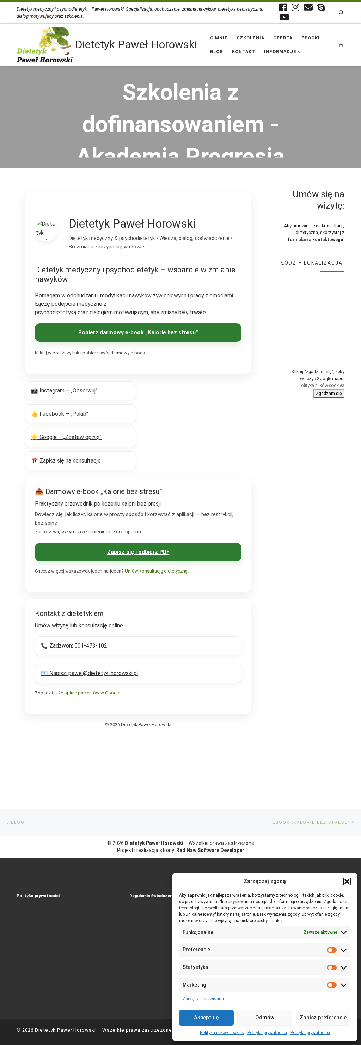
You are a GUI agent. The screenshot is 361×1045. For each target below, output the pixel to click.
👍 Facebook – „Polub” (59, 413)
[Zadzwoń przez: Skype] (321, 7)
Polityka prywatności (267, 1032)
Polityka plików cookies (222, 1032)
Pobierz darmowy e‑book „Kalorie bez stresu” (138, 332)
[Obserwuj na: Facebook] (283, 7)
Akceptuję (206, 1017)
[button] (346, 881)
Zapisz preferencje (323, 1017)
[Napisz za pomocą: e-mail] (308, 7)
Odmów (264, 1017)
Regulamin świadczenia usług (158, 895)
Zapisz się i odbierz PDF (138, 552)
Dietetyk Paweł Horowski (65, 1030)
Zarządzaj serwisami (203, 998)
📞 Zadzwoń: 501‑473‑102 (74, 645)
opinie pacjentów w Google (92, 692)
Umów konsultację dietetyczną (156, 571)
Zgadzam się (329, 393)
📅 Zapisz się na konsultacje (66, 460)
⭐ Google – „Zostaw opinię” (66, 437)
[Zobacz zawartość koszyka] (341, 44)
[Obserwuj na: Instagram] (295, 7)
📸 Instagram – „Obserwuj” (64, 390)
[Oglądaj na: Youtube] (284, 17)
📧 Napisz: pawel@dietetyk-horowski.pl (89, 673)
